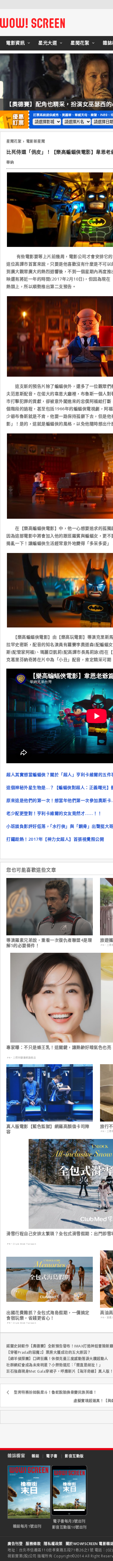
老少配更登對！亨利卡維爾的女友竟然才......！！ (54, 813)
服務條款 (33, 1543)
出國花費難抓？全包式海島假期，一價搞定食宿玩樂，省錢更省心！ (47, 1315)
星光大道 (47, 43)
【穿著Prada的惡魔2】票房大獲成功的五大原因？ (48, 1352)
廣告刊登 (15, 1543)
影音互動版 (74, 1456)
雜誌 (35, 1456)
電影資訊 (15, 43)
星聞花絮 (80, 43)
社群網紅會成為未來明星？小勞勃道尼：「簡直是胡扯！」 (54, 1365)
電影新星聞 (35, 141)
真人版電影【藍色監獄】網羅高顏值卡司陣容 (47, 1129)
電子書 (52, 1456)
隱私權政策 (53, 1543)
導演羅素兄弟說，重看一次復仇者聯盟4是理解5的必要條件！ (49, 942)
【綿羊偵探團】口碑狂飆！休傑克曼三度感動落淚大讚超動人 (57, 1358)
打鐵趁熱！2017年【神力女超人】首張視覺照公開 (55, 839)
